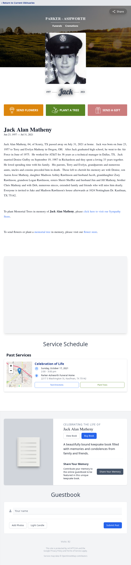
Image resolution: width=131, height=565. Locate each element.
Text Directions (56, 384)
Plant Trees (102, 384)
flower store (90, 232)
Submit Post (112, 525)
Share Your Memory (110, 471)
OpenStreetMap (69, 556)
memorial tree (42, 232)
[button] (19, 371)
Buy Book (89, 435)
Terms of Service (74, 550)
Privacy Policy (56, 550)
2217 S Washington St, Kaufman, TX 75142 (63, 378)
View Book (71, 435)
